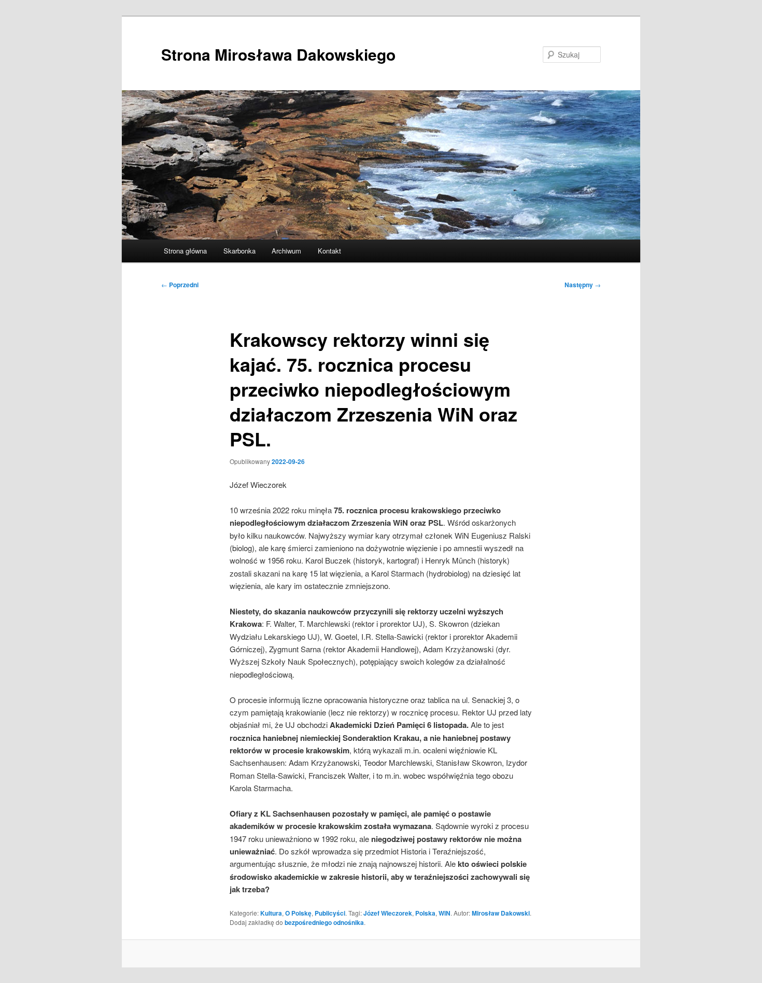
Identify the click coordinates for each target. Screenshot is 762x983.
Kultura (271, 913)
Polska (425, 913)
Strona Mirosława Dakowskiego (278, 54)
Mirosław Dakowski (501, 913)
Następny (583, 284)
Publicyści (330, 913)
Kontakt (329, 251)
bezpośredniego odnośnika (324, 922)
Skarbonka (239, 251)
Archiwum (286, 251)
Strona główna (185, 251)
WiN (444, 913)
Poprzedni (180, 284)
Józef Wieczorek (387, 913)
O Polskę (298, 913)
